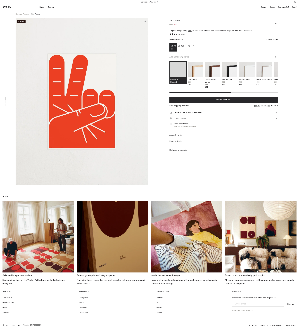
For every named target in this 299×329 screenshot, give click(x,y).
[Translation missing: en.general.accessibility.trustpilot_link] (26, 325)
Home (18, 14)
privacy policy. (246, 310)
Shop (41, 7)
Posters (26, 14)
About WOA (7, 298)
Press (4, 308)
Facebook (83, 313)
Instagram (83, 298)
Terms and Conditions (258, 325)
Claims (159, 313)
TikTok (81, 303)
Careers (5, 313)
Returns (159, 308)
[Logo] (6, 7)
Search (264, 7)
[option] (195, 74)
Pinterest (82, 308)
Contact (159, 298)
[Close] (295, 1)
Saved (272, 7)
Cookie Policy (291, 325)
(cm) (181, 39)
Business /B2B (8, 303)
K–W (190, 31)
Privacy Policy (276, 325)
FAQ (157, 303)
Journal (51, 7)
